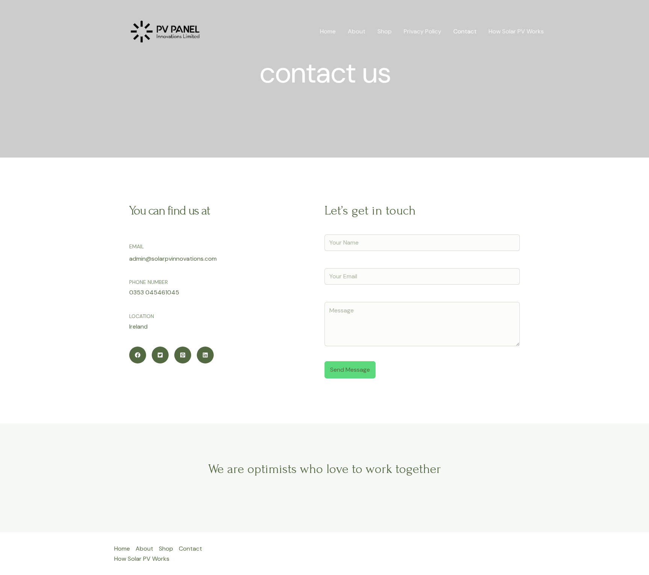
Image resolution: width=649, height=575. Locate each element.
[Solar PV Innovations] (165, 31)
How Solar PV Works (516, 31)
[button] (137, 355)
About (356, 31)
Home (328, 31)
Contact (465, 31)
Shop (384, 31)
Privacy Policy (422, 31)
